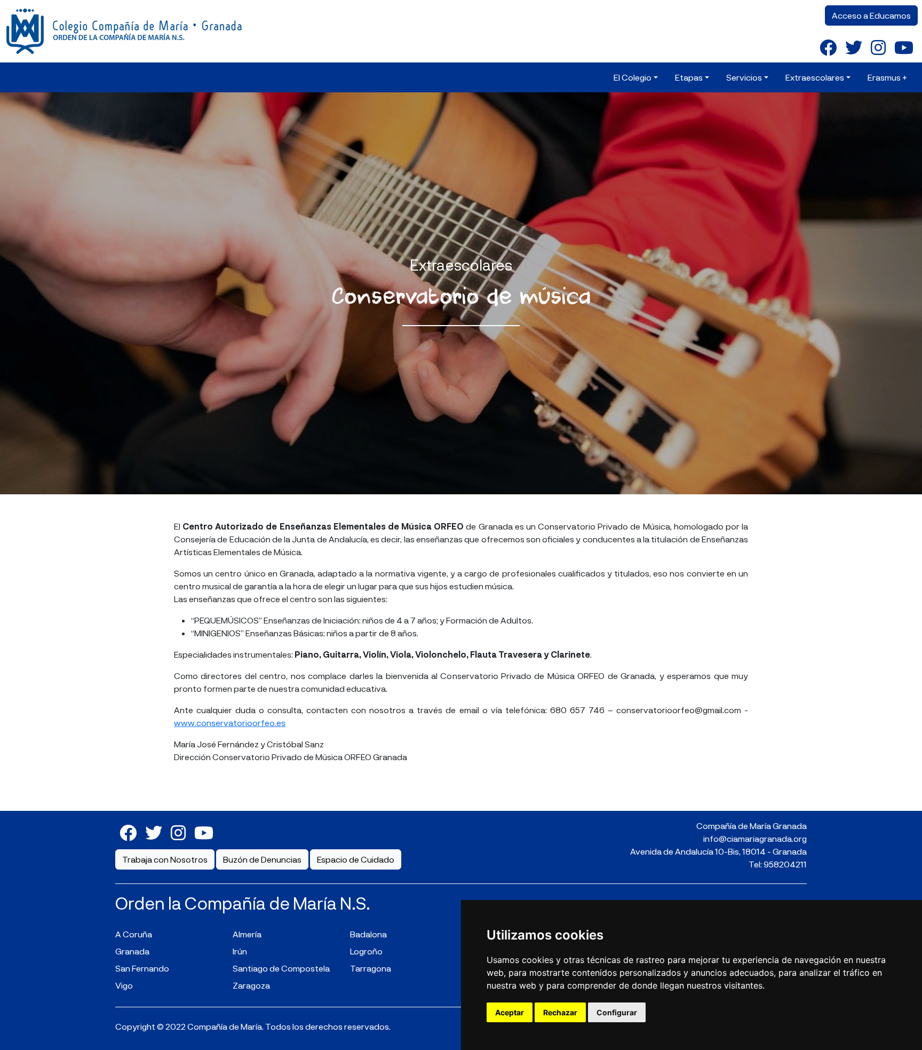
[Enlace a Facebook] (828, 47)
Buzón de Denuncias (262, 859)
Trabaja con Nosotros (165, 859)
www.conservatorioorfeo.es (229, 722)
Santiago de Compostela (281, 968)
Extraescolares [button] (814, 77)
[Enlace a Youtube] (904, 47)
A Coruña (133, 934)
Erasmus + (887, 77)
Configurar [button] (617, 1012)
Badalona (368, 934)
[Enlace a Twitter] (854, 47)
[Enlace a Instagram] (878, 47)
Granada (132, 951)
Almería (247, 934)
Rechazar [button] (560, 1012)
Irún (240, 951)
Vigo (124, 985)
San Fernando (142, 968)
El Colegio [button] (632, 77)
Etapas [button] (689, 77)
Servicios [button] (744, 77)
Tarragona (370, 968)
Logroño (366, 951)
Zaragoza (251, 985)
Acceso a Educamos (871, 15)
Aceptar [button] (509, 1012)
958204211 (785, 864)
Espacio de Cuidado (355, 859)
